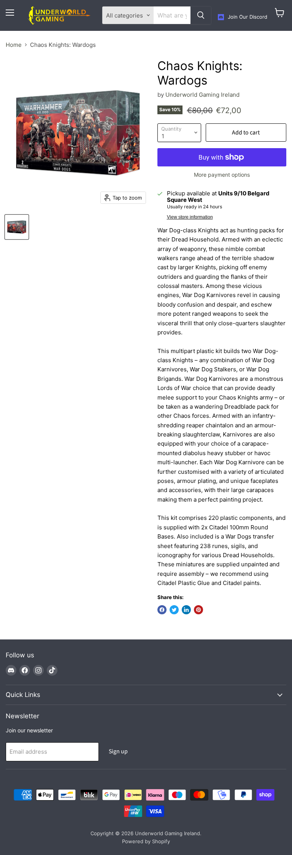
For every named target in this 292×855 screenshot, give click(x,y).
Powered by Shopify (146, 841)
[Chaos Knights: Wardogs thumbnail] (17, 227)
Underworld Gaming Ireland (202, 94)
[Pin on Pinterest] (198, 609)
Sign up (118, 751)
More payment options (222, 175)
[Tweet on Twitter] (174, 609)
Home (14, 45)
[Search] (200, 15)
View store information (190, 217)
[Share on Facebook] (162, 609)
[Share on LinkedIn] (186, 609)
